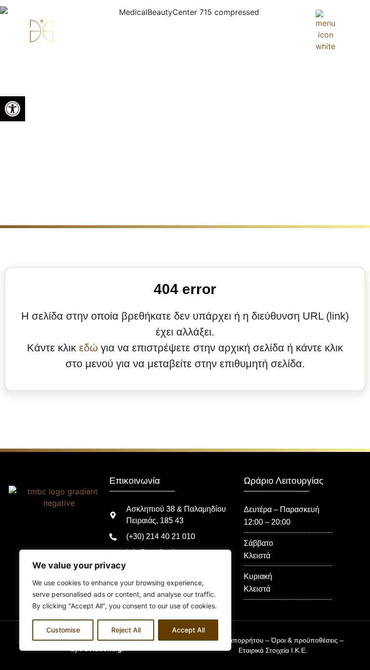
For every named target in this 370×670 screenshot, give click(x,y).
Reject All (126, 630)
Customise (63, 630)
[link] (12, 108)
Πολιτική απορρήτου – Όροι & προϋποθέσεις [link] (270, 640)
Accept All (188, 630)
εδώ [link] (88, 348)
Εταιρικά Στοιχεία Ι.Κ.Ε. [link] (272, 650)
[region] (125, 600)
